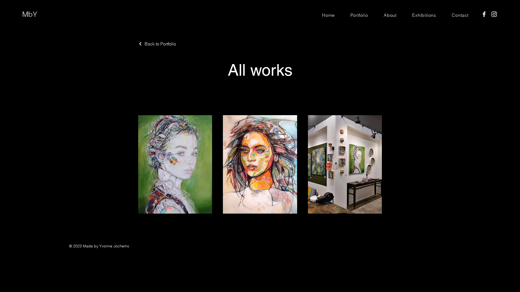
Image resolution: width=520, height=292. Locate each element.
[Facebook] (484, 14)
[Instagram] (494, 14)
